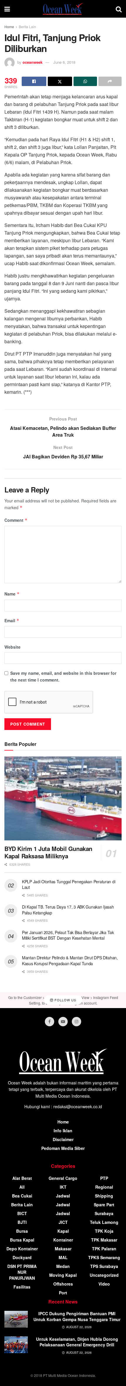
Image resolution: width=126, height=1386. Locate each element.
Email (11, 620)
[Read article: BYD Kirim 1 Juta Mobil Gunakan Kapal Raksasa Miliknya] (63, 798)
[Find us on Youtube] (63, 1021)
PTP (104, 1178)
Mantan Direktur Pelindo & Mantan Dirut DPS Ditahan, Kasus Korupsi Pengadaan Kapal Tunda (70, 960)
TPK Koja (104, 1231)
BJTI (22, 1222)
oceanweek (32, 62)
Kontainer (63, 1240)
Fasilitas (21, 1287)
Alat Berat (22, 1178)
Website (12, 647)
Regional (104, 1187)
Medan (63, 1266)
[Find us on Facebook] (49, 1021)
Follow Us (64, 1000)
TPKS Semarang (104, 1257)
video (104, 1284)
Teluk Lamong (104, 1222)
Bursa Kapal (22, 1240)
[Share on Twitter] (60, 81)
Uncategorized (104, 1275)
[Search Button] (119, 9)
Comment (16, 520)
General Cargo (63, 1178)
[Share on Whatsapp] (85, 81)
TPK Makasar (104, 1240)
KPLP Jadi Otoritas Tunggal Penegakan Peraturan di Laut (68, 884)
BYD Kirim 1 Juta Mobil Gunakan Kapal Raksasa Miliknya (48, 852)
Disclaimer (63, 1139)
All (22, 1187)
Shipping (104, 1196)
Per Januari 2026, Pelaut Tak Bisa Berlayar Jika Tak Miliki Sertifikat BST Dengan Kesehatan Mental (68, 935)
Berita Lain (27, 26)
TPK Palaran (104, 1249)
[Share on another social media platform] (110, 81)
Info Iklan (63, 1130)
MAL (63, 1257)
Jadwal (63, 1196)
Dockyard (22, 1257)
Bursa (22, 1231)
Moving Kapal (63, 1275)
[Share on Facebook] (34, 81)
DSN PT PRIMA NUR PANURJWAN (22, 1272)
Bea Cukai (22, 1196)
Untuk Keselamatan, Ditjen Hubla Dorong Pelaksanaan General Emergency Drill (77, 1342)
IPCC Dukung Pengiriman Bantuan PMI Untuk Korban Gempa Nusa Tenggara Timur (76, 1316)
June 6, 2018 (64, 62)
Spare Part (104, 1204)
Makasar (63, 1249)
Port (63, 1293)
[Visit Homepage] (63, 9)
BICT (22, 1213)
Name (12, 594)
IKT (63, 1187)
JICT (63, 1222)
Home (9, 26)
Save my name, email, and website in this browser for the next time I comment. (63, 676)
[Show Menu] (7, 9)
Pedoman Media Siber (63, 1148)
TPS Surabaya (104, 1266)
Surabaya (104, 1213)
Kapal (63, 1231)
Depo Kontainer (22, 1249)
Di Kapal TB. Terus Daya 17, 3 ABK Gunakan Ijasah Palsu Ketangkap (68, 910)
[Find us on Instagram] (76, 1021)
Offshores (63, 1284)
